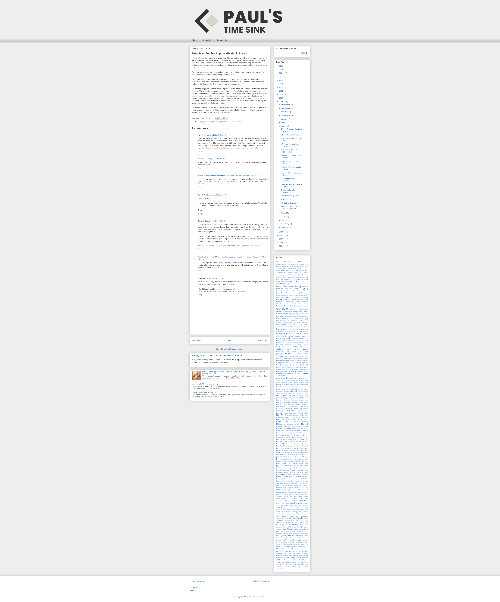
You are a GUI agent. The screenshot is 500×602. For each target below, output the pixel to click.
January (285, 227)
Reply (200, 151)
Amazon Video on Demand (298, 273)
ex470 (278, 336)
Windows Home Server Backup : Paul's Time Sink (218, 176)
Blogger (296, 288)
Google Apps (304, 358)
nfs (307, 446)
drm (307, 322)
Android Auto (303, 275)
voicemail (279, 542)
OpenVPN (279, 454)
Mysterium (287, 437)
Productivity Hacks (302, 468)
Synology (291, 514)
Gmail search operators (290, 196)
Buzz (297, 295)
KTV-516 (287, 402)
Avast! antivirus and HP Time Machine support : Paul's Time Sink (224, 257)
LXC (302, 413)
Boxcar (306, 291)
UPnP (301, 531)
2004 (281, 246)
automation (280, 284)
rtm (291, 490)
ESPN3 (294, 331)
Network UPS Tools (282, 444)
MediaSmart (225, 122)
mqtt (282, 435)
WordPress (303, 560)
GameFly (297, 349)
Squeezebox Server (299, 507)
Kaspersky (279, 400)
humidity (279, 387)
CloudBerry (304, 301)
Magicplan (279, 417)
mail (293, 417)
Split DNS (297, 505)
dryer (290, 324)
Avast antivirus (303, 284)
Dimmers (284, 320)
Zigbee (300, 566)
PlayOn (279, 463)
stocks (283, 512)
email (290, 329)
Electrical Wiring (303, 327)
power (306, 465)
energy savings (298, 329)
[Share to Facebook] (224, 118)
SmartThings (303, 501)
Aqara (303, 279)
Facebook (304, 336)
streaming (294, 512)
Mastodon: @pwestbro (260, 581)
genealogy (279, 354)
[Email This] (216, 118)
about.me (294, 262)
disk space (291, 320)
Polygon (286, 465)
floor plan (302, 342)
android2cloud (280, 277)
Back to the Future (282, 286)
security (279, 494)
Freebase (279, 347)
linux (293, 411)
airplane (284, 268)
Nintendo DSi (298, 448)
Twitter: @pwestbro (196, 581)
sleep (278, 498)
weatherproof (304, 549)
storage (288, 512)
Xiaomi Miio (301, 564)
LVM (299, 413)
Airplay (290, 268)
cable (301, 295)
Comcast (279, 306)
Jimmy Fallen (287, 398)
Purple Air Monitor (302, 470)
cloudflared (287, 304)
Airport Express (303, 268)
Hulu (283, 385)
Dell (302, 316)
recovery (297, 479)
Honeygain (285, 382)
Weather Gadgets (296, 546)
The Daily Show (289, 520)
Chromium (300, 299)
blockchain (284, 288)
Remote (286, 483)
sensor (286, 494)
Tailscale (298, 514)
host (291, 382)
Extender (297, 336)
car (283, 297)
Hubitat (278, 384)
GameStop (279, 351)
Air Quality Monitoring (294, 266)
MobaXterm (304, 428)
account (305, 262)
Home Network (281, 378)
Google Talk (304, 365)
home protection (286, 380)
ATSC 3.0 (304, 281)
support (306, 512)
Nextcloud (291, 446)
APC (294, 277)
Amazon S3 (281, 273)
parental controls (282, 457)
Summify (300, 512)
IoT (307, 393)
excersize (284, 336)
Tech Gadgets (282, 516)
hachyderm (300, 369)
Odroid (287, 452)
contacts (305, 309)
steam (278, 512)
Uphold (295, 531)
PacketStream (296, 454)
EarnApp (305, 324)
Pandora (305, 454)
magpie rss (287, 417)
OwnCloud (287, 454)
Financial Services (292, 340)
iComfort (285, 387)
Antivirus (289, 277)
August (284, 119)
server (291, 494)
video (306, 533)
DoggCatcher (296, 322)
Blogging (304, 288)
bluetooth (279, 291)
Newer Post (197, 341)
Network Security (302, 441)
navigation (300, 437)
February (285, 224)
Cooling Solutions (302, 311)
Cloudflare (279, 304)
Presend (286, 468)
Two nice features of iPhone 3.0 (289, 151)
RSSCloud (279, 490)
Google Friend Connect (292, 363)
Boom (301, 291)
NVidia (278, 452)
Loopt (278, 413)
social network (296, 503)
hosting (296, 382)
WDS (282, 546)
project (278, 470)
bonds (285, 291)
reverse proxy (303, 483)
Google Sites (294, 365)
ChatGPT (298, 297)
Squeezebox (281, 507)
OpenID (305, 452)
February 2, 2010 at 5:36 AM (214, 221)
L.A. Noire (299, 402)
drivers (303, 322)
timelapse (291, 522)
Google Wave (290, 367)
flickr (284, 342)
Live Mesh (299, 411)
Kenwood (287, 400)
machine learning (292, 415)
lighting (278, 411)
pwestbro (201, 159)
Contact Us (222, 40)
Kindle (301, 400)
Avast (295, 284)
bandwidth (305, 286)
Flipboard (290, 342)
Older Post (263, 341)
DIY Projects (300, 320)
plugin (306, 463)
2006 (281, 239)
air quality (283, 266)
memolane (289, 424)
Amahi (289, 270)
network (279, 441)
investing (284, 393)
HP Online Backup (288, 203)
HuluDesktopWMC (302, 384)
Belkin (278, 288)
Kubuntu (293, 402)
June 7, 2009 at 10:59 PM (217, 135)
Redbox (297, 481)
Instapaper (286, 391)
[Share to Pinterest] (226, 118)
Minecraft (287, 428)
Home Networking (293, 378)
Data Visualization (289, 316)
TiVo (296, 522)
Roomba (290, 487)
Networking (293, 444)
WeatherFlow (295, 549)
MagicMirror (303, 415)
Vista (295, 538)
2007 (281, 235)
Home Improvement (302, 376)
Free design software (300, 345)
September (286, 115)
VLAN (285, 540)
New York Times (281, 446)
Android (292, 275)
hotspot (302, 382)
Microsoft (304, 424)
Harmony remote (302, 371)
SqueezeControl (281, 509)
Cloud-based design (293, 301)
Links (288, 411)
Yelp (307, 564)
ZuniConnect (280, 569)
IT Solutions (299, 395)
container (279, 311)
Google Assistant (282, 360)
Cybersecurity (293, 314)
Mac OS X (216, 122)
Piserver (293, 461)
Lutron (282, 413)
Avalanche (289, 284)
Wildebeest (296, 553)
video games (281, 536)
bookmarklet (295, 291)
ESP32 (282, 331)
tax (303, 514)
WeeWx (301, 551)
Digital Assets (298, 318)
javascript (279, 398)
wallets (278, 544)
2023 (281, 77)
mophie (306, 433)
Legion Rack (299, 406)
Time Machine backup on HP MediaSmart (291, 207)
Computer (207, 122)
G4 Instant (304, 347)
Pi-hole (301, 459)
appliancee (287, 279)
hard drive (283, 371)
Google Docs (280, 363)
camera (306, 295)
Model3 (278, 433)
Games (305, 349)
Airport (295, 268)
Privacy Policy (194, 587)
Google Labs (304, 363)
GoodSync (279, 358)
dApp (281, 316)
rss (300, 488)
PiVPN (298, 461)
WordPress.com (281, 562)
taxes (306, 514)
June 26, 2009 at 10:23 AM (249, 176)
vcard (302, 533)
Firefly (300, 340)
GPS (303, 367)
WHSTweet (279, 553)
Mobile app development (285, 430)
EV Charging (280, 333)
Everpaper (297, 333)
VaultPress (296, 533)
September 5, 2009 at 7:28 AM (215, 195)
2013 (281, 87)
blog (290, 288)
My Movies (295, 435)
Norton (286, 450)
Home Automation (289, 376)
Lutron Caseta (289, 413)
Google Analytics (294, 358)
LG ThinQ (279, 408)
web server (280, 551)
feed (307, 338)
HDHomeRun (281, 374)
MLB (299, 428)
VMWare (305, 540)
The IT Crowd (298, 520)
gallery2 (288, 349)
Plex (285, 463)
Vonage (285, 542)
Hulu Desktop (291, 384)
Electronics (281, 329)
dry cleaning (284, 324)
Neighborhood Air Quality (284, 439)
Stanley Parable (303, 509)
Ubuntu (290, 529)
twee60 (306, 527)
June (283, 126)
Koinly (282, 402)
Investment (291, 393)
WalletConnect (303, 542)
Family (292, 338)
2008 (281, 232)
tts (277, 527)
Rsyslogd (287, 490)
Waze (278, 546)
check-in (305, 297)
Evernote (289, 334)
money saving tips (287, 433)
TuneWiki (288, 527)
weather (287, 547)
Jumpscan (295, 398)
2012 (281, 91)
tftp (282, 520)
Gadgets (279, 349)
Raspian (298, 474)
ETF (298, 331)
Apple (306, 277)
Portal (301, 465)
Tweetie (278, 529)
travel (291, 525)
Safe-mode (304, 490)
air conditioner (301, 264)
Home (195, 40)
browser (295, 293)
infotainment (299, 389)
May (283, 213)
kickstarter (294, 400)
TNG (303, 522)
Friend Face (287, 347)
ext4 (292, 336)
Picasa (306, 459)
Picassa (278, 461)
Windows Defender (282, 555)
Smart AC (284, 498)
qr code (299, 472)
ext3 (289, 336)
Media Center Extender (296, 422)
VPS (293, 542)
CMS (294, 304)
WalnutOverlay (285, 544)
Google (286, 358)
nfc (305, 446)
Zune (306, 566)
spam (291, 505)
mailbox (298, 417)
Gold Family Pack (301, 356)
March (284, 220)
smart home (293, 498)
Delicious (298, 316)
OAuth (283, 452)
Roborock (305, 485)
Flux (307, 342)
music (287, 435)
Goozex (298, 367)
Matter (288, 419)
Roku (285, 488)
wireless (298, 557)
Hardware (292, 371)
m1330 (306, 413)
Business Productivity (288, 295)
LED (287, 406)
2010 (281, 98)
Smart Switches (291, 501)
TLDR (300, 522)
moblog (305, 431)
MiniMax (294, 428)
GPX (306, 367)
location (306, 411)
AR (307, 279)
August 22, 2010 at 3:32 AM (213, 278)
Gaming (287, 351)
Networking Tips (303, 444)
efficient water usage (291, 327)
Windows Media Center (285, 558)
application (296, 279)
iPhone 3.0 (287, 395)
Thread (306, 520)
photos (288, 459)
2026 (281, 66)
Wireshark (305, 557)
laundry (306, 404)
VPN (289, 542)
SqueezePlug (291, 509)
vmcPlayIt (292, 540)
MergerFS (297, 424)
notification (292, 450)
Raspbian (291, 474)
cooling (294, 311)
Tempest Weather (297, 518)
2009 (281, 102)
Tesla (306, 518)
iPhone (279, 395)
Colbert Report (303, 304)
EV (307, 331)
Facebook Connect (282, 338)
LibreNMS (287, 408)
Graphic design (281, 369)
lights (283, 411)
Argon (278, 281)
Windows (305, 553)
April (283, 217)
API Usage (300, 277)
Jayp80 (201, 195)
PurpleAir (279, 472)
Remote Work (293, 483)
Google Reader (282, 365)
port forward (294, 465)
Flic (307, 340)
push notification (287, 472)
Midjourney (279, 426)
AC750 (300, 262)
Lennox (306, 406)
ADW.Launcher (291, 264)
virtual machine (293, 536)
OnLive (300, 452)
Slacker (306, 496)
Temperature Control (283, 518)
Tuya (298, 527)
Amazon (295, 270)
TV (302, 527)
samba (278, 492)
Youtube (278, 566)
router (296, 487)
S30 (299, 490)
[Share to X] (221, 118)
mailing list (304, 417)
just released (199, 58)
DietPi (291, 318)
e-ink (300, 324)
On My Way (294, 452)
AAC (288, 262)
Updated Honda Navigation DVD (204, 392)
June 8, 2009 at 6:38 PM (215, 159)
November (285, 108)
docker (278, 322)
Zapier (294, 566)
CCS (292, 297)
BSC (300, 293)
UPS (306, 531)
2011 (281, 94)
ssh (297, 509)
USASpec (279, 533)
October (285, 112)
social (287, 503)
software (305, 503)
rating (303, 474)
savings (284, 492)
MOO (301, 433)
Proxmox (293, 470)
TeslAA (278, 520)
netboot (300, 439)
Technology (294, 516)
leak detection (280, 406)
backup (200, 122)
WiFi (290, 553)
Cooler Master (287, 311)
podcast (279, 466)
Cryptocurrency (282, 314)
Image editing (292, 387)
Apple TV (279, 279)
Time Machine (237, 122)
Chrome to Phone (289, 299)
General (289, 353)
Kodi (277, 402)
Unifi (277, 531)
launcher (291, 404)
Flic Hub (279, 342)
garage (294, 351)
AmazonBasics (281, 275)
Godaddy (279, 356)
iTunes (306, 395)
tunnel (294, 527)
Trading (281, 525)
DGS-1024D (284, 318)
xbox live (283, 564)
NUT (306, 450)
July (283, 122)
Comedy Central (289, 306)
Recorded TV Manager (284, 479)
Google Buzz (294, 360)
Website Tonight (291, 551)
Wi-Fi (286, 553)
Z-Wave (286, 566)
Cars (287, 297)
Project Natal (286, 199)
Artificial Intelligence (288, 281)
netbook (295, 439)
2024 (281, 73)
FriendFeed (296, 347)
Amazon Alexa (303, 270)
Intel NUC (293, 391)
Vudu (297, 542)
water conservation (302, 544)
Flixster (295, 342)
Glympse (298, 354)
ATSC (298, 281)
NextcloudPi (299, 446)
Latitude (285, 404)
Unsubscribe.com (286, 531)
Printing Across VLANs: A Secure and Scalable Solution (217, 355)
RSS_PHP (305, 487)
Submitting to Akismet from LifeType (205, 384)
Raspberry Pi (281, 474)
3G (285, 262)
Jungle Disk (303, 398)
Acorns (278, 264)
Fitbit (304, 340)
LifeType (294, 408)
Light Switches (303, 408)
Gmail (306, 354)
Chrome (279, 299)
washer (293, 544)
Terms (191, 590)
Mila (285, 426)
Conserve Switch (296, 309)
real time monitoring (301, 476)
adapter (284, 264)
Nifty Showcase (286, 448)
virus (291, 538)
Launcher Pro (298, 404)
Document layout (286, 322)
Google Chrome (303, 360)
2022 (281, 80)
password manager (295, 457)
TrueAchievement (302, 525)
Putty (294, 472)
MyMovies (279, 437)
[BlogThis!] (219, 118)
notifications (300, 450)
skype (300, 496)
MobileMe (298, 430)
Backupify (298, 286)
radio (303, 472)
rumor (295, 490)
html (307, 382)
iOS (304, 393)
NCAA (306, 437)
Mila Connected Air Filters (296, 426)
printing (292, 468)
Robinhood (297, 485)
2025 (281, 70)
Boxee (278, 293)
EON (306, 329)
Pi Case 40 (295, 459)
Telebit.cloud (304, 516)
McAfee (293, 419)
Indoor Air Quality (288, 389)
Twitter (284, 529)
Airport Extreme (281, 270)
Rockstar (279, 487)
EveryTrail (305, 333)
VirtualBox (285, 538)
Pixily (302, 461)
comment (298, 306)
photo (284, 459)
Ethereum (303, 331)
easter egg (279, 327)
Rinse (278, 485)
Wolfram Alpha (290, 560)
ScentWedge (299, 492)
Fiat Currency (280, 340)
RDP (283, 476)
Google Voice (280, 367)
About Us (207, 40)
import (278, 389)
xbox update (292, 564)
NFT (277, 448)
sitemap (285, 496)
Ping (288, 461)
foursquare (288, 345)
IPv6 (293, 395)
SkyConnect (293, 496)
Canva (278, 297)
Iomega (298, 393)
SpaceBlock (284, 505)
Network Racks (289, 441)
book (288, 291)
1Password (279, 262)
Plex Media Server (295, 463)
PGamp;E (305, 457)
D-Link (301, 314)
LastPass (279, 404)
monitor (296, 433)
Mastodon (280, 419)
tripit (295, 525)
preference (279, 468)
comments (305, 306)
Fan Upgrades (300, 338)
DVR (297, 324)
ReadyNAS (290, 477)
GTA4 (294, 369)
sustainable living (282, 514)
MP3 (277, 435)
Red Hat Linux (289, 481)
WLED (278, 560)
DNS (306, 320)
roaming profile (287, 485)
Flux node (279, 345)
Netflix (305, 439)
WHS (306, 551)
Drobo (278, 324)
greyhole (289, 369)
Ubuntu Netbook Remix (300, 529)
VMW (299, 540)
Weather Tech (286, 549)
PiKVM (284, 461)
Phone (279, 459)
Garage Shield (303, 351)
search (306, 492)
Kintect (306, 400)
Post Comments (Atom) (235, 349)
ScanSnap (291, 492)
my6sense (304, 435)
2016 (281, 84)
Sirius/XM (279, 496)
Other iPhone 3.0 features (291, 135)
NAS (293, 437)
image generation (302, 387)
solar (277, 505)
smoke (278, 503)
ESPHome (288, 331)
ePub (278, 331)
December (285, 105)
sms (283, 503)
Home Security (298, 380)
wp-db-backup (291, 562)
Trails (286, 525)
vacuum (289, 533)
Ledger (292, 406)
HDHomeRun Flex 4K (294, 373)
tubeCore (282, 527)
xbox (302, 562)
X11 (298, 562)
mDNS (300, 419)
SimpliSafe (305, 494)
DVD (294, 324)
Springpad (305, 505)
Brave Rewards (286, 293)
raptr (306, 472)
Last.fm (306, 402)
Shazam (298, 494)
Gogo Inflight (289, 356)
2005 (281, 242)
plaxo (306, 461)
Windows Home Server (298, 555)
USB (284, 533)
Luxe (295, 413)
